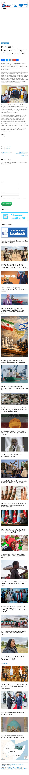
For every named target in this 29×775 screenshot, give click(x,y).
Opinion (9, 765)
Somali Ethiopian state (20, 768)
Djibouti (10, 768)
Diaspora (3, 768)
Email (2, 187)
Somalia (8, 148)
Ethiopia (17, 769)
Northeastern (5, 769)
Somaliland (19, 767)
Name (2, 181)
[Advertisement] (14, 25)
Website (2, 192)
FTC (13, 767)
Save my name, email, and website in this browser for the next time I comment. (13, 199)
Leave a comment (18, 55)
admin (3, 55)
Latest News (5, 43)
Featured (21, 764)
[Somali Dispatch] (14, 5)
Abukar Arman (5, 663)
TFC (23, 769)
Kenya (12, 769)
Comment (3, 167)
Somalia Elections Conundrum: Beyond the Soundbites (22, 154)
